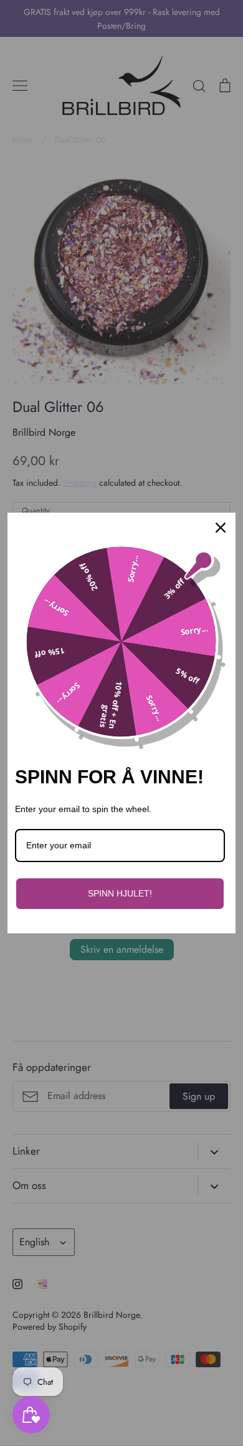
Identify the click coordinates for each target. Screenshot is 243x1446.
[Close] (221, 528)
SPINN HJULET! (120, 893)
